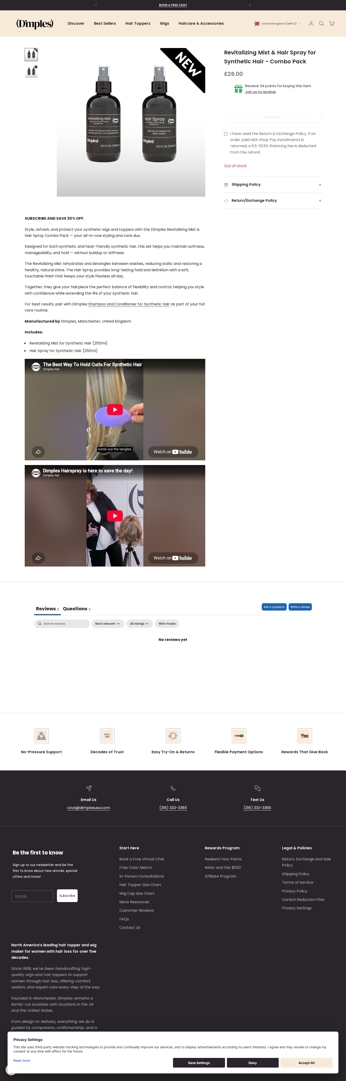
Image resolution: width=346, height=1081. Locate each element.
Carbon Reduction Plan (303, 899)
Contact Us (129, 927)
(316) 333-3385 (173, 807)
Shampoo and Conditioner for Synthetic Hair (129, 304)
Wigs (164, 23)
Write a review (300, 607)
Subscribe (67, 895)
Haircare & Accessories (201, 23)
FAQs (124, 919)
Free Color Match (135, 867)
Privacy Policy (294, 891)
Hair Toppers (137, 23)
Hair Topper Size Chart (140, 884)
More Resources (134, 902)
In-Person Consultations (141, 876)
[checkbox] (167, 623)
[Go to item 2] (31, 71)
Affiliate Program (220, 876)
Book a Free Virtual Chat (141, 859)
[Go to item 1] (31, 54)
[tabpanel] (173, 655)
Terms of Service (297, 882)
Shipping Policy (296, 874)
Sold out (273, 117)
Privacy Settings (297, 908)
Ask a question (274, 607)
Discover (76, 23)
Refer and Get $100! (223, 867)
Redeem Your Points (223, 859)
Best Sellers (105, 23)
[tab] (77, 609)
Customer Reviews (136, 910)
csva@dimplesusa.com (88, 807)
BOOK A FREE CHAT (173, 5)
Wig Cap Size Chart (137, 893)
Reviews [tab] (47, 608)
